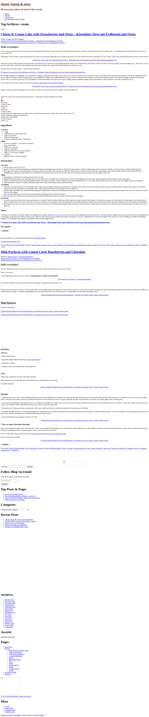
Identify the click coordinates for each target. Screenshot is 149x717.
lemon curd (107, 448)
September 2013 (10, 612)
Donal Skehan (11, 307)
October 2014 (9, 605)
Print (2, 100)
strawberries (130, 245)
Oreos (103, 245)
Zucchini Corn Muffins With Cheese (16, 527)
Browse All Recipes (15, 652)
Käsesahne (72, 245)
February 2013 (9, 623)
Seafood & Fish (14, 665)
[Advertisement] (38, 455)
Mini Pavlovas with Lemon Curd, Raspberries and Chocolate (43, 252)
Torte (136, 245)
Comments (10, 710)
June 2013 (8, 616)
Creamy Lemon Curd (32, 359)
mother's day (96, 245)
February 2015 (9, 600)
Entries (9, 708)
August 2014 (9, 609)
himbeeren (99, 448)
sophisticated (5, 450)
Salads (11, 663)
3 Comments (14, 450)
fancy (66, 245)
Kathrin (21, 39)
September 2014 (10, 607)
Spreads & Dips (14, 669)
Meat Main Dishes (15, 660)
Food (27, 245)
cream (54, 245)
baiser (64, 448)
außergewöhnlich (55, 448)
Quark (108, 245)
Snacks (11, 667)
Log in (7, 706)
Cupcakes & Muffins (15, 656)
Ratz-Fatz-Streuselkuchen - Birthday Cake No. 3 (20, 496)
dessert (93, 448)
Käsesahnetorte (81, 245)
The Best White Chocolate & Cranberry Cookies (20, 521)
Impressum (8, 647)
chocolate (70, 448)
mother (89, 245)
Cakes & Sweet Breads (16, 654)
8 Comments (143, 245)
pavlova (136, 448)
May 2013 (8, 618)
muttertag (130, 448)
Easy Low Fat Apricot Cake (14, 494)
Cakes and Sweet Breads (16, 245)
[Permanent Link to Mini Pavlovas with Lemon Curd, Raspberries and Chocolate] (21, 260)
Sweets (40, 448)
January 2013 (9, 625)
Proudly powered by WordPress (11, 715)
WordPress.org (9, 712)
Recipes (7, 15)
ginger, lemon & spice (16, 4)
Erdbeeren (60, 245)
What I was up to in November (15, 500)
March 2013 (9, 621)
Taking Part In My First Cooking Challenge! (19, 519)
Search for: (4, 466)
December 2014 (10, 601)
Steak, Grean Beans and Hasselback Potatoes (48, 83)
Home (7, 14)
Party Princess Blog (39, 238)
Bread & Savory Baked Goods (19, 650)
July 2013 (8, 614)
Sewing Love (9, 17)
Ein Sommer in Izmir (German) (15, 19)
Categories (4, 509)
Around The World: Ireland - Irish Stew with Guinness (22, 498)
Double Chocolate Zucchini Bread (16, 525)
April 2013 (8, 620)
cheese (38, 245)
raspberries (143, 448)
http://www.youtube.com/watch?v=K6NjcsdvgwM (49, 434)
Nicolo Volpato (39, 715)
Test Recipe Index (10, 672)
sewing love (33, 448)
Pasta (10, 661)
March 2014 (9, 610)
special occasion (120, 245)
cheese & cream (46, 245)
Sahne (112, 245)
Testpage (8, 674)
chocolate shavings (79, 448)
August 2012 (9, 627)
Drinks (11, 658)
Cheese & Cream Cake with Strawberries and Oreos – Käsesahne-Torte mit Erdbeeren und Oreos (68, 34)
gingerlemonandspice (26, 257)
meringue (115, 448)
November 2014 (10, 603)
